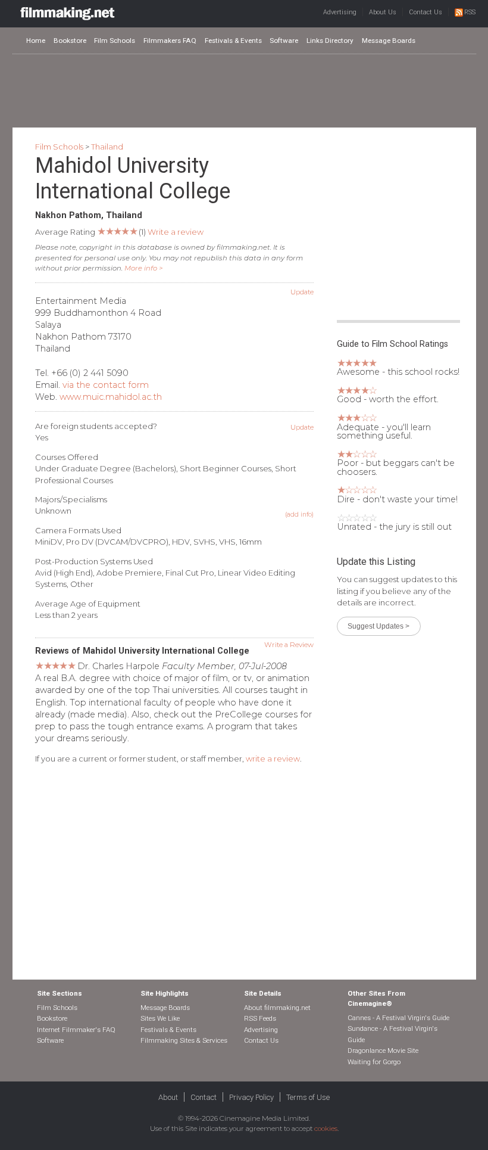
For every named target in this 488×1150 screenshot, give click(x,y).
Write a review (176, 232)
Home (35, 40)
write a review (273, 758)
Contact (203, 1097)
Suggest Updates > (378, 626)
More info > (143, 268)
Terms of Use (308, 1097)
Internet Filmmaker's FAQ (76, 1029)
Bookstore (70, 40)
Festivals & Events (233, 40)
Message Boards (388, 40)
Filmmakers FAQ (169, 40)
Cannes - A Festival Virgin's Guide (398, 1018)
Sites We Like (160, 1018)
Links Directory (330, 40)
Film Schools (114, 40)
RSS (470, 12)
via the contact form (105, 385)
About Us (382, 12)
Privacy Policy (251, 1097)
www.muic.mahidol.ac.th (111, 396)
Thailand (107, 146)
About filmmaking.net (277, 1007)
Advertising (339, 12)
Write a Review (289, 645)
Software (284, 40)
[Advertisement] (244, 90)
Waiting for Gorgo (374, 1062)
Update (302, 292)
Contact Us (425, 12)
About (168, 1097)
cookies (325, 1128)
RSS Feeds (260, 1018)
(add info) (299, 514)
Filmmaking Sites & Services (183, 1040)
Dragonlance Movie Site (383, 1050)
